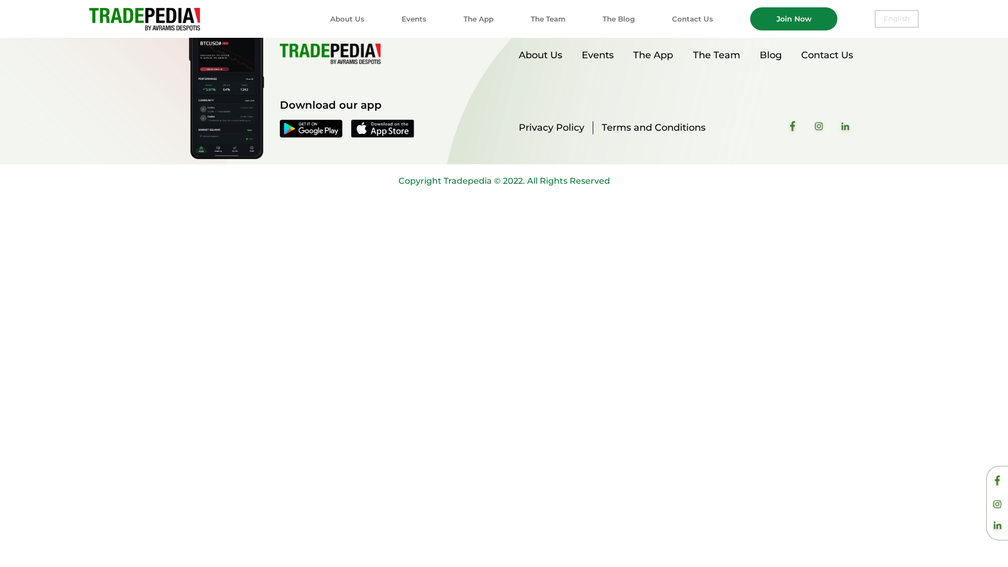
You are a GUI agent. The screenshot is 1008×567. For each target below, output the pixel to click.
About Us (347, 19)
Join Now (794, 19)
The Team (548, 19)
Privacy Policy (551, 127)
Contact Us (692, 19)
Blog (771, 55)
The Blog (619, 19)
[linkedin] (997, 526)
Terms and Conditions (654, 127)
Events (414, 19)
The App (479, 19)
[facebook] (997, 482)
